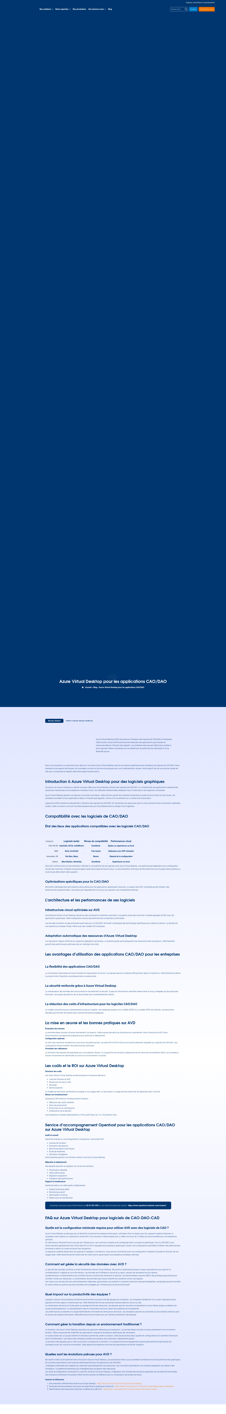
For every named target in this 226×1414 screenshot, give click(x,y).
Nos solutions (45, 9)
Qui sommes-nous (96, 9)
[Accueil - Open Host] (21, 9)
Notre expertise (61, 9)
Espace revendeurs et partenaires (200, 2)
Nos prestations (79, 9)
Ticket (193, 9)
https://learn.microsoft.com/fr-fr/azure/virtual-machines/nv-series (130, 1389)
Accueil (88, 687)
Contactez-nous (206, 9)
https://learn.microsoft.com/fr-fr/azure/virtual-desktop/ (119, 1383)
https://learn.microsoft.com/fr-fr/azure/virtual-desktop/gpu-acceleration (144, 1386)
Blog (110, 9)
